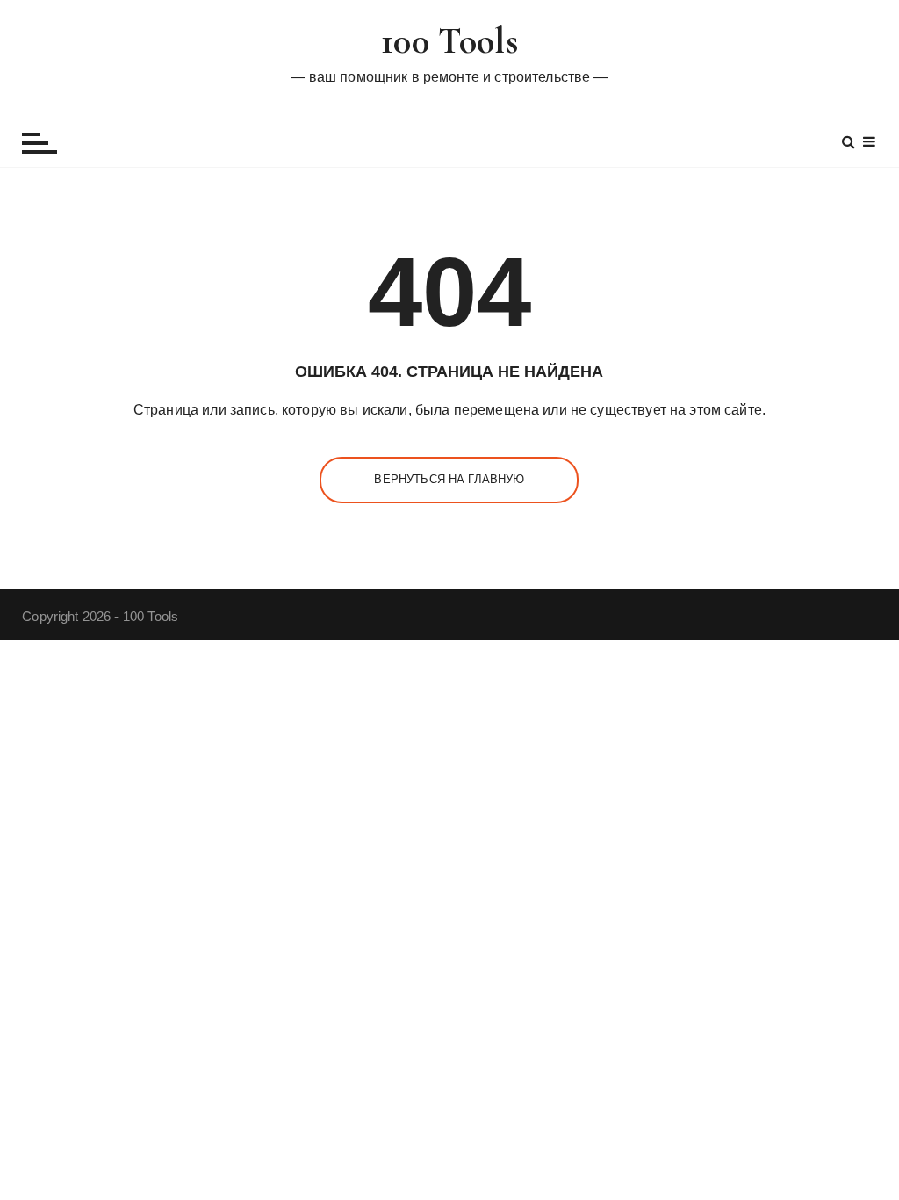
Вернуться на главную (449, 479)
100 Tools (449, 40)
